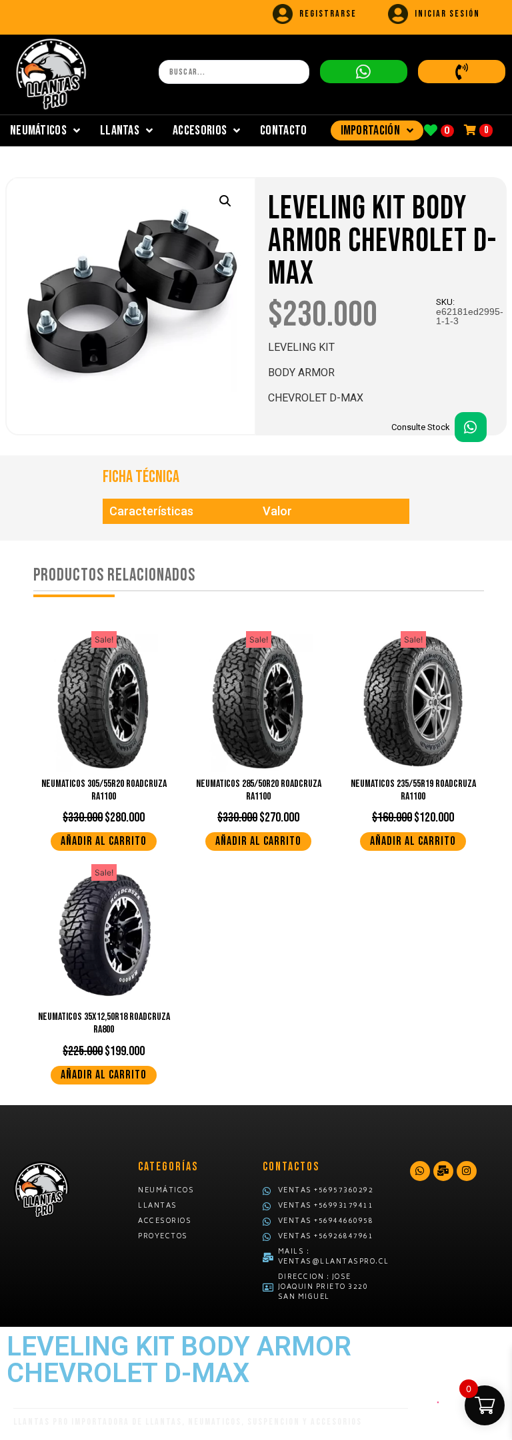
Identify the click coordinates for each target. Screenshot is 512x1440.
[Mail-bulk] (443, 1171)
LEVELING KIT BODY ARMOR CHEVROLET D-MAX (382, 241)
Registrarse (328, 13)
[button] (225, 201)
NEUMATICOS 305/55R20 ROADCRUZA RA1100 (104, 790)
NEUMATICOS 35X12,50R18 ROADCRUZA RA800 (104, 1023)
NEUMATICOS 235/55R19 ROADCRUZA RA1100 (413, 790)
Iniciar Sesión (447, 13)
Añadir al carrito (104, 841)
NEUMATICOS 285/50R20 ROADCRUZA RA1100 (258, 790)
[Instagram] (467, 1171)
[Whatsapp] (420, 1171)
